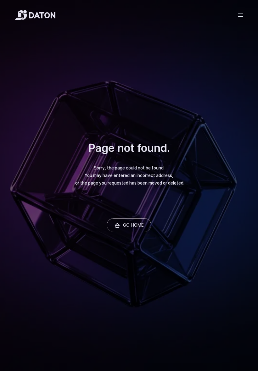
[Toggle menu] (240, 15)
